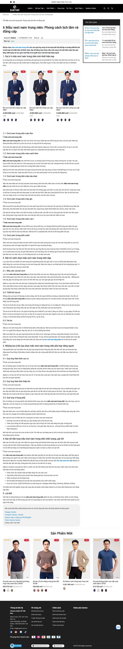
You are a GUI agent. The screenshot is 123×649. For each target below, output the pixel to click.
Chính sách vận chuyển (59, 618)
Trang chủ (5, 14)
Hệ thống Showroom (37, 611)
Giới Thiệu (79, 8)
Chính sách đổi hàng (58, 621)
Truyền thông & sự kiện (38, 618)
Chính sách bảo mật (58, 611)
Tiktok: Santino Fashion (12, 520)
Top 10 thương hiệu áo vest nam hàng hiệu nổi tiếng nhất (109, 29)
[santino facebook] (11, 2)
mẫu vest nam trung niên (20, 47)
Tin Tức (69, 8)
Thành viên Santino (58, 625)
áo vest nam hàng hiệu (53, 339)
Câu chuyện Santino (37, 625)
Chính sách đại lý (36, 614)
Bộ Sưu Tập (39, 8)
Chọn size (60, 8)
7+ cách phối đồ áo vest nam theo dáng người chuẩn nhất (109, 42)
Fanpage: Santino (10, 512)
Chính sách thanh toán (59, 614)
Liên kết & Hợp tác (36, 621)
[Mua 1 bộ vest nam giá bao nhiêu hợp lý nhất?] (93, 55)
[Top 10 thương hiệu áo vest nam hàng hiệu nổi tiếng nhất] (93, 30)
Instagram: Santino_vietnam (14, 515)
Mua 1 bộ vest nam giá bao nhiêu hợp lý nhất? (109, 55)
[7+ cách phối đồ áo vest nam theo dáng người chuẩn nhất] (93, 43)
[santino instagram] (14, 2)
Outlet (30, 8)
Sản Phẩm (50, 8)
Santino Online (91, 8)
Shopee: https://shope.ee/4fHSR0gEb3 (18, 517)
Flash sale (68, 2)
